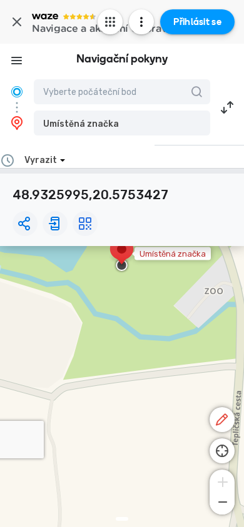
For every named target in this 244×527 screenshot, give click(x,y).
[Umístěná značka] (121, 255)
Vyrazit (40, 160)
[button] (122, 123)
